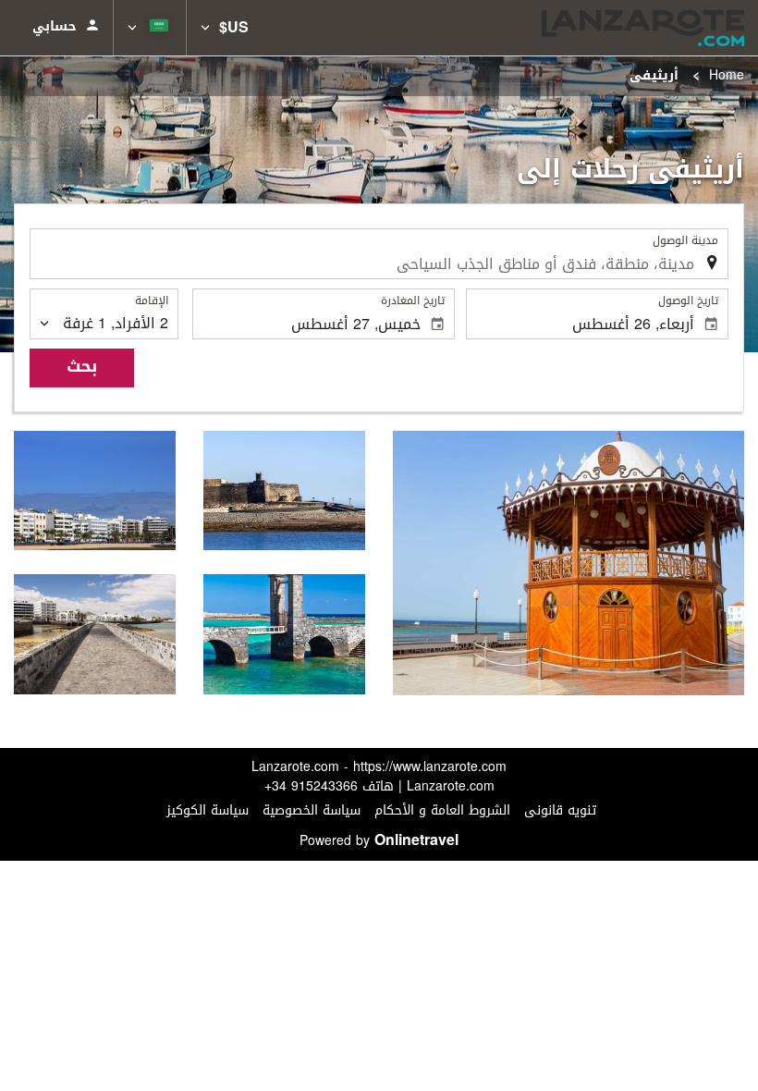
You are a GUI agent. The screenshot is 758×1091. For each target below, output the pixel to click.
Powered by (379, 840)
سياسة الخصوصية (312, 810)
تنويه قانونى (560, 810)
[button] (225, 27)
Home (726, 75)
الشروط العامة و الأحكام (442, 810)
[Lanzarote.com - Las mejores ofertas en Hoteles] (643, 27)
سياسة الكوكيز (207, 810)
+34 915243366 (311, 786)
